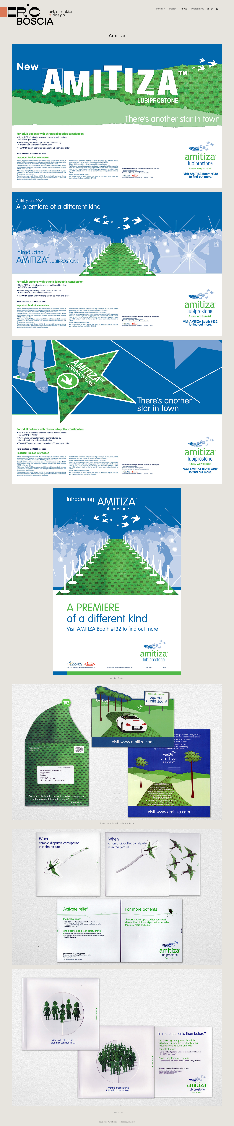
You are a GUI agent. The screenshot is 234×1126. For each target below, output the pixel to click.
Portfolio (160, 8)
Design (172, 8)
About (184, 8)
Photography (197, 8)
